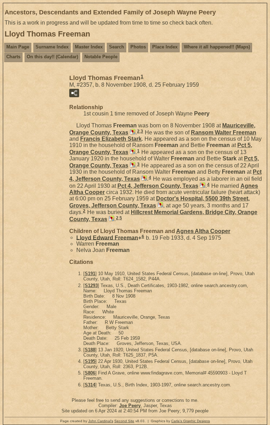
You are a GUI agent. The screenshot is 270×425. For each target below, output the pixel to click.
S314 (90, 384)
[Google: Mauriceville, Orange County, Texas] (131, 132)
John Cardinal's (100, 421)
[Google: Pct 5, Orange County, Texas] (131, 152)
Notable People (100, 56)
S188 (90, 349)
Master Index (89, 46)
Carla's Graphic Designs (190, 421)
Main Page (17, 46)
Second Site (124, 421)
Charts (13, 56)
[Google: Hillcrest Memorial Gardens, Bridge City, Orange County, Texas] (110, 219)
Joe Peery (130, 405)
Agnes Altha (203, 231)
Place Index (165, 46)
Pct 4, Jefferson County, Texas (157, 186)
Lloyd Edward (107, 237)
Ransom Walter (223, 132)
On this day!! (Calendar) (52, 56)
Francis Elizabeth (111, 139)
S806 (90, 373)
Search (116, 46)
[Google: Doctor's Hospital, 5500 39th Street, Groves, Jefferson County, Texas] (159, 205)
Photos (138, 46)
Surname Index (52, 46)
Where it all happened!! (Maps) (217, 46)
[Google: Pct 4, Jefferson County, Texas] (143, 179)
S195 (90, 361)
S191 (90, 273)
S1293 (91, 285)
